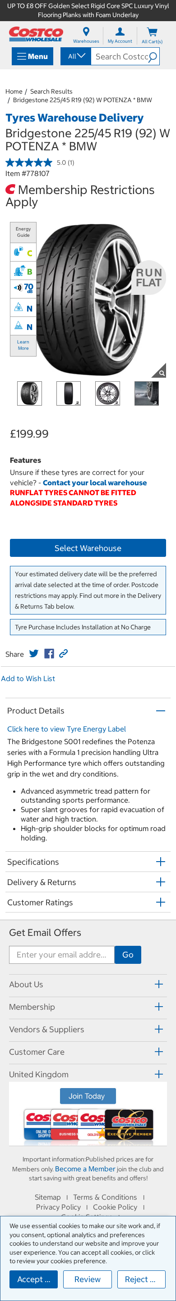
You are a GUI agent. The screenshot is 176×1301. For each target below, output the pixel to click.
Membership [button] (32, 1007)
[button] (153, 56)
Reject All (142, 1279)
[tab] (88, 984)
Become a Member (85, 1168)
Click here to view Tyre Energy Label (66, 728)
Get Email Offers (45, 932)
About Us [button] (26, 984)
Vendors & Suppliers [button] (46, 1029)
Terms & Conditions (105, 1197)
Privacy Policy (58, 1206)
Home (14, 91)
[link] (33, 654)
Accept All (36, 1279)
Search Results (51, 91)
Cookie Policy (115, 1206)
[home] (36, 34)
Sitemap (48, 1197)
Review (87, 1279)
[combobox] (75, 56)
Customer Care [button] (37, 1052)
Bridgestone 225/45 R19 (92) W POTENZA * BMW (82, 100)
